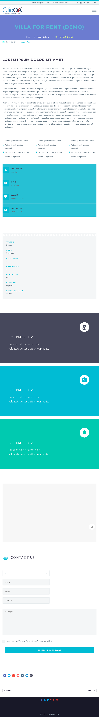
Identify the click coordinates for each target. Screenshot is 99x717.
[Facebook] (77, 2)
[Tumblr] (22, 675)
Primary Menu (94, 10)
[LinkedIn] (81, 2)
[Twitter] (84, 2)
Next (90, 690)
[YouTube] (95, 2)
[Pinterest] (88, 2)
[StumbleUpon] (31, 675)
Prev (8, 690)
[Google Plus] (91, 2)
